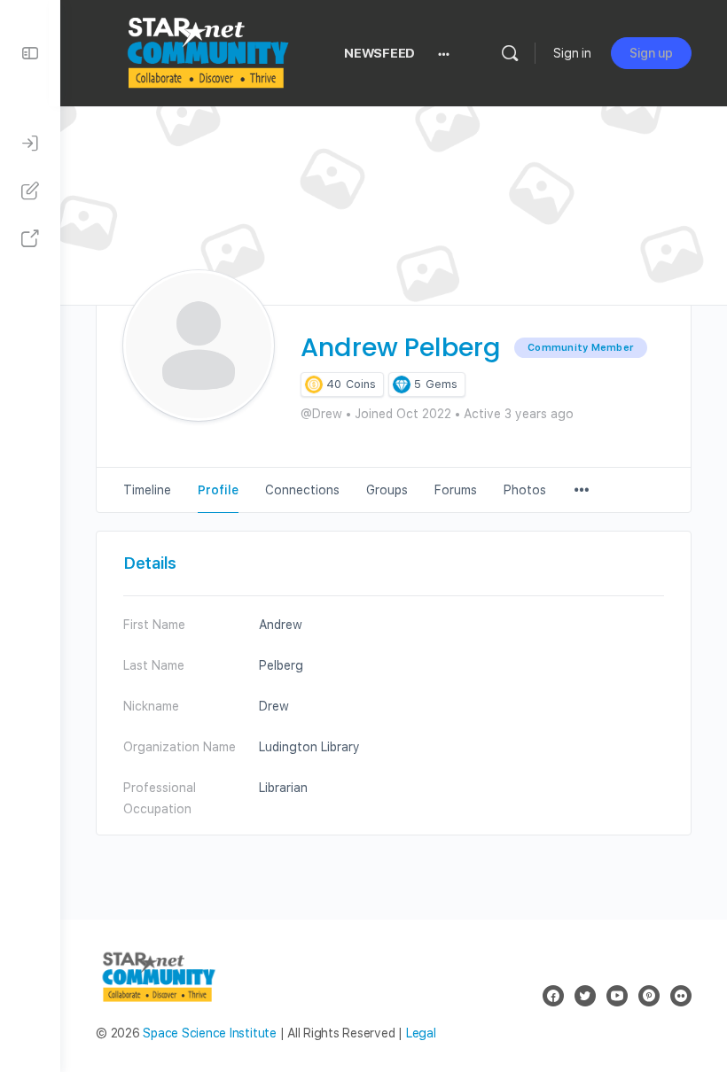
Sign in (572, 53)
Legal (421, 1033)
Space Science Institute (209, 1033)
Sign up (651, 53)
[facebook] (553, 995)
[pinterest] (649, 995)
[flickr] (681, 995)
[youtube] (617, 995)
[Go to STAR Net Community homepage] (206, 51)
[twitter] (585, 995)
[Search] (510, 53)
